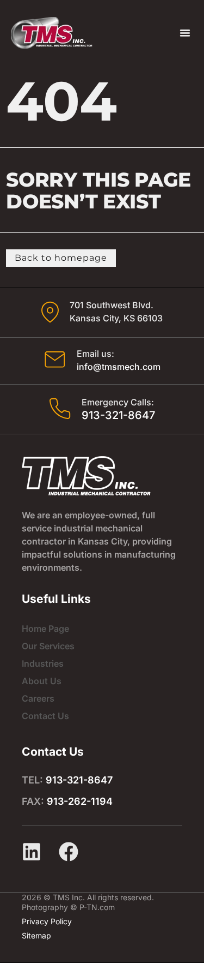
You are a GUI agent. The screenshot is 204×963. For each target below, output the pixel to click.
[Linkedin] (31, 852)
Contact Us (45, 715)
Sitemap (36, 935)
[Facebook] (68, 852)
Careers (38, 698)
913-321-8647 (118, 415)
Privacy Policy (47, 921)
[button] (185, 33)
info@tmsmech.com (118, 366)
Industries (43, 663)
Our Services (48, 646)
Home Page (45, 628)
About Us (41, 680)
